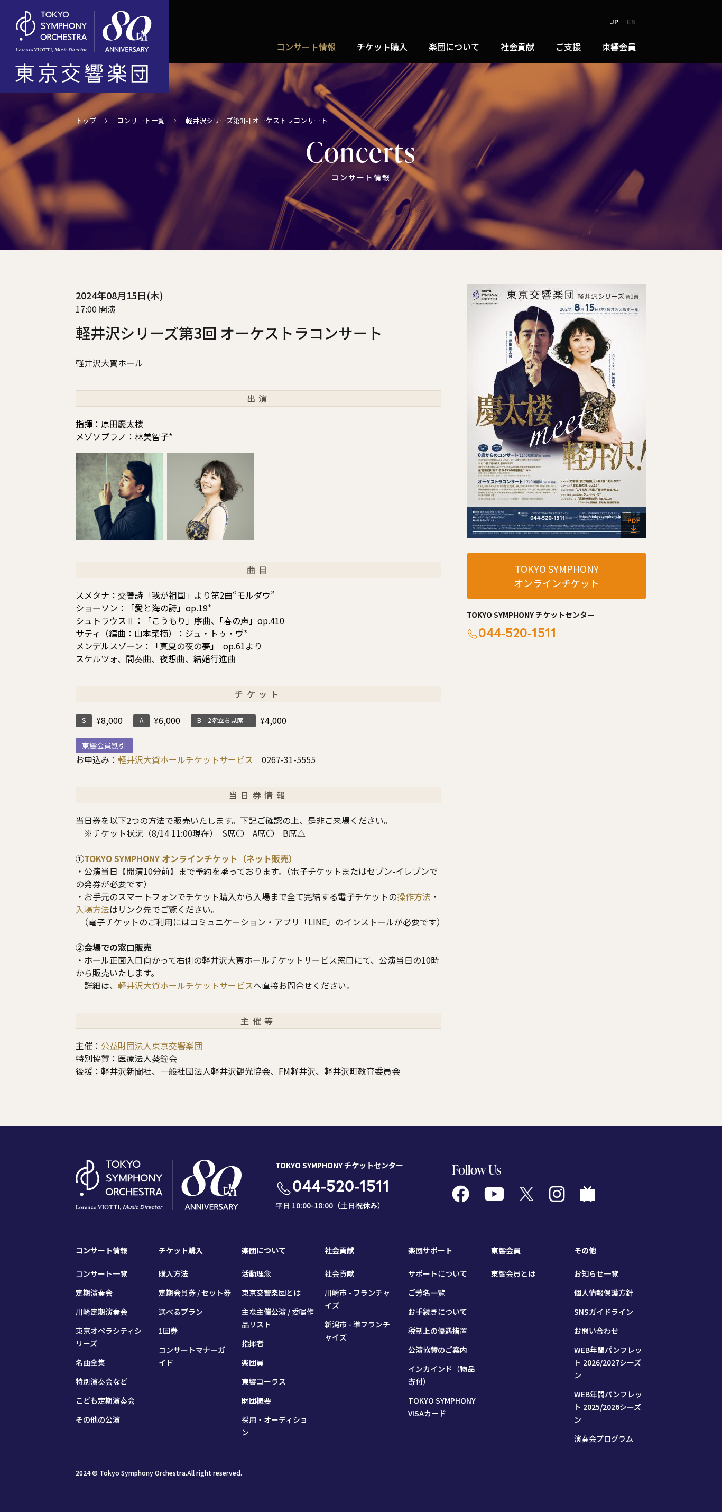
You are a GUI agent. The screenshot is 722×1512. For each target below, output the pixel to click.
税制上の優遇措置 (437, 1330)
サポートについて (437, 1273)
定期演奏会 (94, 1292)
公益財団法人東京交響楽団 (151, 1045)
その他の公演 (98, 1419)
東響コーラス (264, 1381)
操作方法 (414, 896)
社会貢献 (339, 1273)
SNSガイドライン (603, 1311)
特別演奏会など (101, 1381)
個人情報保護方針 (603, 1292)
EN (631, 21)
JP (614, 21)
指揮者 (253, 1343)
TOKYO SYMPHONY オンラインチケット (556, 576)
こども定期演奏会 (105, 1400)
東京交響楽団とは (271, 1292)
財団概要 (256, 1400)
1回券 (168, 1330)
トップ (86, 120)
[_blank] (556, 411)
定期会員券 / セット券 (195, 1292)
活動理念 (256, 1273)
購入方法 (173, 1273)
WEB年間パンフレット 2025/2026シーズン (608, 1407)
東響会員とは (513, 1273)
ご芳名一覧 (426, 1292)
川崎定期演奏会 (101, 1311)
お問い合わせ (596, 1330)
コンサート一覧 (141, 120)
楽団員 (253, 1362)
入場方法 (92, 909)
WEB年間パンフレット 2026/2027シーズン (608, 1362)
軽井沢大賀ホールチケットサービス (185, 759)
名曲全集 (90, 1362)
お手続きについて (437, 1311)
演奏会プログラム (603, 1438)
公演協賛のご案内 (437, 1349)
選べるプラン (181, 1311)
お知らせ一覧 (596, 1273)
